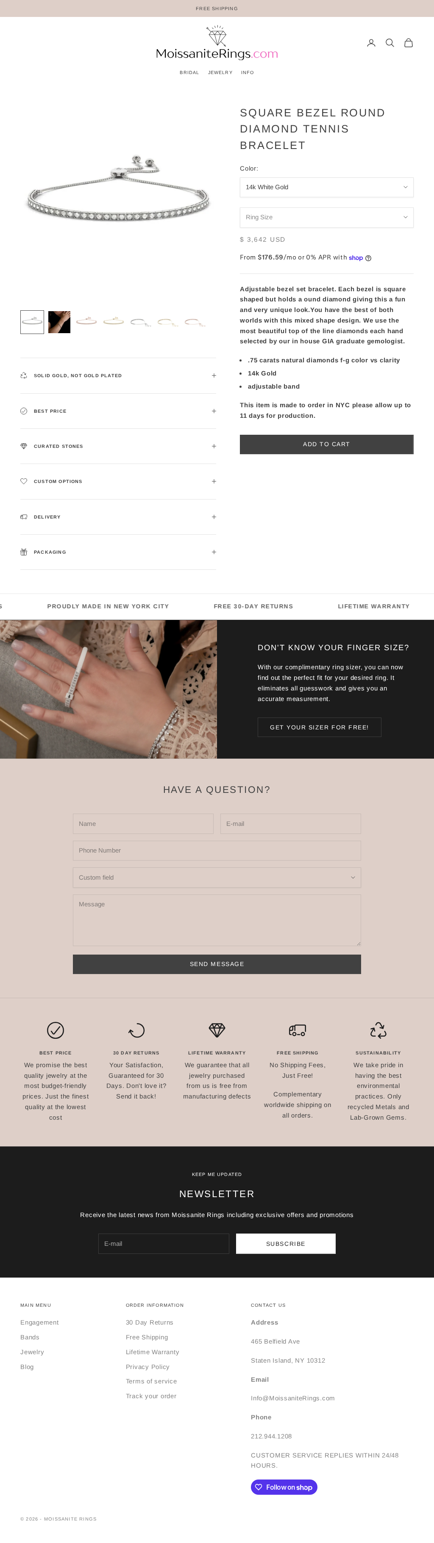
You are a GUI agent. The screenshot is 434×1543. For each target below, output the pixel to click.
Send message (217, 964)
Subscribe (286, 1243)
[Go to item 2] (59, 322)
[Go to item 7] (195, 322)
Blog (27, 1366)
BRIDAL (189, 72)
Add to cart (327, 444)
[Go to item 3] (86, 322)
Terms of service (151, 1381)
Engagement (39, 1322)
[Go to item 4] (113, 322)
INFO (247, 72)
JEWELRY (220, 72)
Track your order (151, 1395)
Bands (30, 1337)
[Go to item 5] (141, 322)
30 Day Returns (150, 1322)
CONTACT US (268, 1305)
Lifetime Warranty (153, 1351)
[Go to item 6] (168, 322)
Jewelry (32, 1351)
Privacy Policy (148, 1366)
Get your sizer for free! (319, 727)
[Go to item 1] (32, 322)
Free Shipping (147, 1337)
